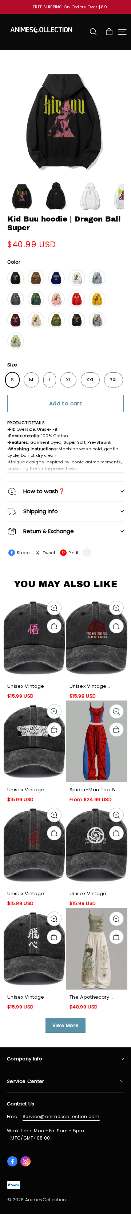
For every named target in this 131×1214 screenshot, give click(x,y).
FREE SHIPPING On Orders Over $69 (70, 7)
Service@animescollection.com (61, 1116)
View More (65, 1025)
